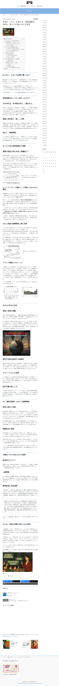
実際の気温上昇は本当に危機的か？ (13, 48)
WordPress (23, 683)
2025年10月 (45, 44)
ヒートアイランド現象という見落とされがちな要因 (16, 49)
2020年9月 (45, 135)
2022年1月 (45, 111)
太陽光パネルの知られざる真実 (12, 62)
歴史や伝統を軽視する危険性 (12, 55)
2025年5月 (45, 56)
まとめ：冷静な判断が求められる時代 (13, 67)
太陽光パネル (26, 600)
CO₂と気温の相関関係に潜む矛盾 (13, 50)
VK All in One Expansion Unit (37, 683)
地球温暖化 (21, 600)
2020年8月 (45, 138)
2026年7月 (45, 22)
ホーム (5, 657)
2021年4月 (45, 121)
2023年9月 (45, 80)
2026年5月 (45, 27)
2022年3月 (45, 106)
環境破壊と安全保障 (11, 66)
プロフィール (20, 657)
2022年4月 (45, 104)
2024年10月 (45, 70)
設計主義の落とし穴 (11, 57)
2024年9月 (45, 73)
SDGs (14, 600)
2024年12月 (45, 68)
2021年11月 (45, 116)
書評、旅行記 (10, 657)
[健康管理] (6, 642)
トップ (15, 657)
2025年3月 (45, 61)
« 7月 (43, 171)
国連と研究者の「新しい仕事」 (13, 44)
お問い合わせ (27, 657)
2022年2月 (45, 109)
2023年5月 (45, 85)
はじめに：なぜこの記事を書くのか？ (13, 40)
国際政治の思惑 (10, 61)
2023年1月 (45, 92)
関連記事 (5, 68)
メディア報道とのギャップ (12, 51)
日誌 (13, 599)
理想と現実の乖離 (10, 54)
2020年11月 (45, 130)
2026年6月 (45, 25)
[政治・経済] (34, 644)
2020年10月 (45, 133)
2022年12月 (45, 94)
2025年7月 (45, 51)
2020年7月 (45, 140)
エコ (17, 600)
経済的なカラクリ (10, 63)
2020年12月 (45, 128)
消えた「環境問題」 (11, 45)
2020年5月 (45, 145)
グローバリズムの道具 (11, 56)
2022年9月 (45, 99)
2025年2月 (45, 63)
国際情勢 (10, 599)
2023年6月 (45, 82)
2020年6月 (45, 142)
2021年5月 (45, 118)
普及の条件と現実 (10, 60)
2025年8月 (45, 49)
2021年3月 (45, 123)
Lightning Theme (29, 683)
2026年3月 (45, 32)
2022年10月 (45, 97)
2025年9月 (45, 46)
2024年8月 (45, 75)
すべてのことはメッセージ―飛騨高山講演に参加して (26, 644)
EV (10, 600)
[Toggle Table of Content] (22, 39)
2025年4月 (45, 58)
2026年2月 (45, 34)
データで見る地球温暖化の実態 (12, 46)
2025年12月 (45, 39)
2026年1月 (45, 37)
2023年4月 (45, 87)
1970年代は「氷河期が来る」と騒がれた (14, 43)
